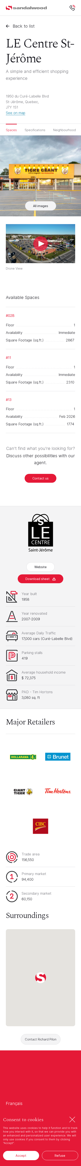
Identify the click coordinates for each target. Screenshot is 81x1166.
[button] (40, 978)
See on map (15, 113)
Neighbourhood (64, 130)
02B (10, 315)
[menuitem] (26, 8)
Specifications (35, 130)
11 (8, 357)
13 (8, 400)
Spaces (11, 130)
